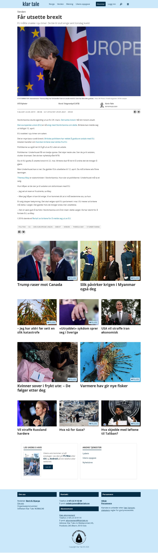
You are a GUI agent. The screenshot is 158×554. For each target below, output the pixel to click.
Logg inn (112, 4)
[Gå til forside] (31, 4)
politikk (22, 227)
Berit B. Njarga (33, 501)
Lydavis (86, 453)
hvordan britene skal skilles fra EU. (51, 142)
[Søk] (121, 4)
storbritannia (93, 227)
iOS (45, 458)
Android (54, 458)
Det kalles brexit (68, 120)
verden (67, 227)
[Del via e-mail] (138, 112)
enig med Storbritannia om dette (62, 125)
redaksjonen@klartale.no (78, 503)
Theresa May (23, 177)
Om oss (20, 503)
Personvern (106, 503)
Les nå (48, 467)
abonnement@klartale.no (77, 520)
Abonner (101, 4)
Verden (60, 4)
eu (30, 227)
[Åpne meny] (128, 4)
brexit (58, 227)
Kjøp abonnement (67, 515)
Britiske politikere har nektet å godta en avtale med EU (69, 138)
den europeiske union (43, 227)
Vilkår (104, 501)
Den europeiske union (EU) (29, 125)
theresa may (78, 227)
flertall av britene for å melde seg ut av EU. (51, 218)
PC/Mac (67, 456)
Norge (52, 4)
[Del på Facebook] (135, 112)
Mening (69, 4)
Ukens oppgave (83, 4)
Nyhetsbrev (88, 462)
